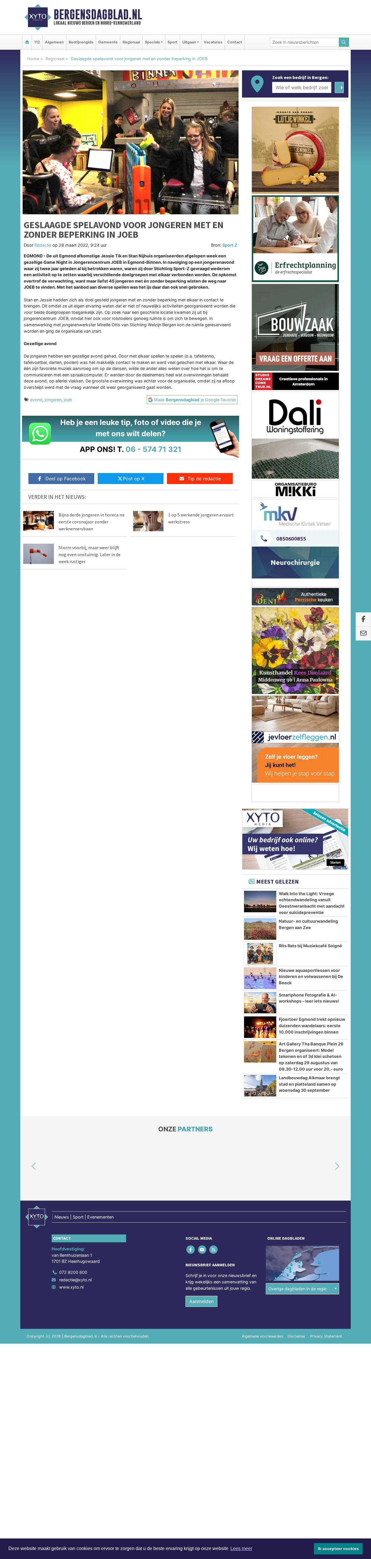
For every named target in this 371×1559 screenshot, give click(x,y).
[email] (363, 633)
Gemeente (108, 42)
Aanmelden (201, 1301)
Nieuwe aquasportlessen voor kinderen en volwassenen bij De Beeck (311, 976)
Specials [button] (152, 42)
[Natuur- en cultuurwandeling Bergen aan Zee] (260, 929)
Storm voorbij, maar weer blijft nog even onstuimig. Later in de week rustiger (90, 554)
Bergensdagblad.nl (98, 14)
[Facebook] (191, 1249)
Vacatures (213, 42)
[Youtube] (202, 1249)
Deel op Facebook (66, 478)
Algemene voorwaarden (262, 1336)
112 (37, 42)
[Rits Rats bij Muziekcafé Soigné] (260, 954)
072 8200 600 (73, 1272)
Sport (172, 42)
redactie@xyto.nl (75, 1279)
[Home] (26, 42)
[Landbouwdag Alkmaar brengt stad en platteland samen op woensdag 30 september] (260, 1086)
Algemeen (54, 42)
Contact (234, 42)
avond (36, 399)
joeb (68, 399)
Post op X (133, 478)
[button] (27, 1166)
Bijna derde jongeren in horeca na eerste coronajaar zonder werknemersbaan (91, 522)
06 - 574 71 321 (153, 449)
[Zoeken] (344, 42)
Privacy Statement (326, 1336)
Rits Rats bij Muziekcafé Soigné (310, 945)
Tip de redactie (204, 478)
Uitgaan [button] (189, 42)
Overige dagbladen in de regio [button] (297, 1288)
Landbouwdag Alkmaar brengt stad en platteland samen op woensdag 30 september (309, 1084)
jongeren (53, 399)
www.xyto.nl (71, 1287)
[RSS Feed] (213, 1249)
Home (33, 58)
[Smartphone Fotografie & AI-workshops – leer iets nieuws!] (260, 1003)
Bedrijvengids (81, 42)
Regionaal (131, 42)
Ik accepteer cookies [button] (338, 1548)
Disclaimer (296, 1336)
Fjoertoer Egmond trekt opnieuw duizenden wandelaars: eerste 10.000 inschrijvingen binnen (312, 1025)
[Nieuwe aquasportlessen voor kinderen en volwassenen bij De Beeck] (260, 978)
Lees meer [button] (241, 1548)
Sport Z (229, 245)
